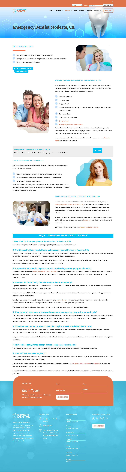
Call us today (21, 71)
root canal (96, 363)
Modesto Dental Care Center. (89, 227)
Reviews (89, 10)
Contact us (86, 220)
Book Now (108, 10)
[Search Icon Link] (98, 2)
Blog (75, 10)
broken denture (62, 300)
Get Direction (99, 426)
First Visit (82, 10)
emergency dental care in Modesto (45, 272)
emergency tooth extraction (81, 363)
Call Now (97, 150)
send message (62, 397)
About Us (58, 10)
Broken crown (63, 121)
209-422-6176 (47, 426)
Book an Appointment (23, 68)
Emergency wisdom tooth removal (71, 124)
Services (67, 10)
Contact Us (97, 10)
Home (51, 10)
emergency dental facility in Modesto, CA (69, 204)
